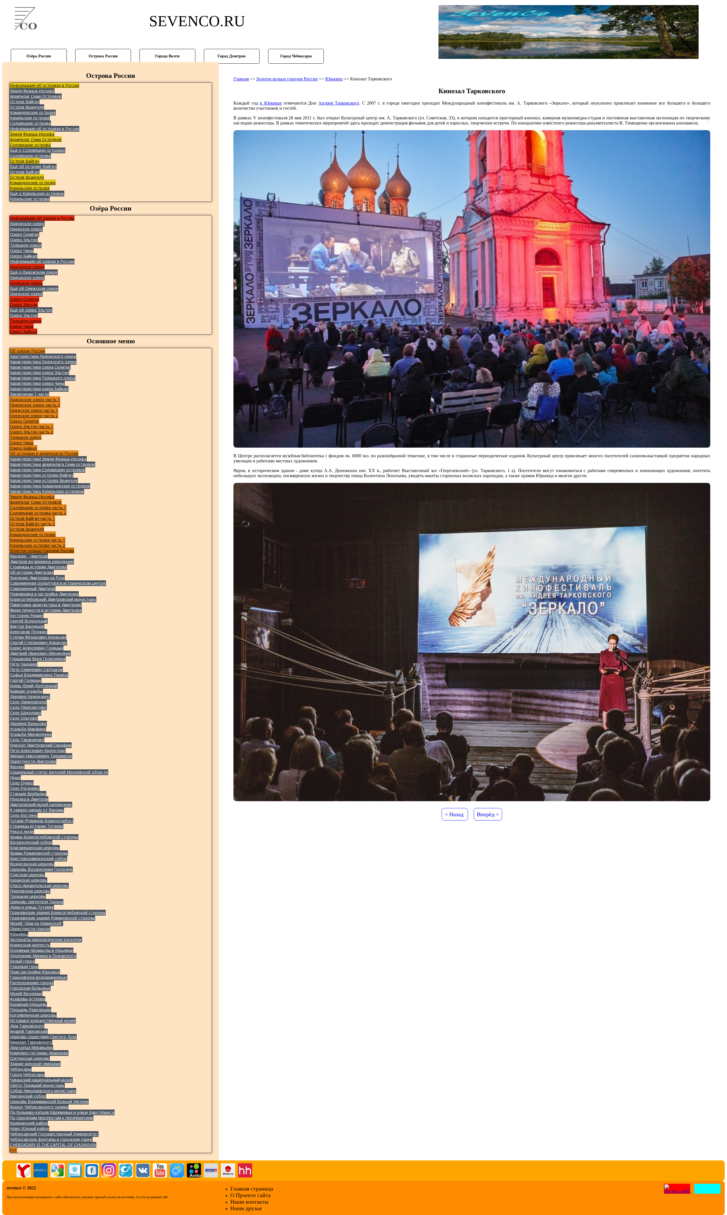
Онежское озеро (26, 229)
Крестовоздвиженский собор (38, 858)
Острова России (103, 56)
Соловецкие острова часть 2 (38, 513)
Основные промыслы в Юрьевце (41, 950)
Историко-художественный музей (43, 1020)
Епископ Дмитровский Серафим (40, 745)
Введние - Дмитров (28, 556)
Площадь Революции (30, 1009)
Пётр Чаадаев (23, 664)
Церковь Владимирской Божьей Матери (49, 1101)
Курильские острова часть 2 (37, 545)
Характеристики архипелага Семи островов (52, 464)
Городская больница (30, 988)
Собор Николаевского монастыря (43, 1090)
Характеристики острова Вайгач (41, 475)
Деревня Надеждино (30, 696)
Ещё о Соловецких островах (37, 150)
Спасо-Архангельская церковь (39, 885)
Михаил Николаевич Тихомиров (41, 756)
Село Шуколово (25, 712)
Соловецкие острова (30, 123)
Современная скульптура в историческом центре (58, 583)
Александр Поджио (28, 631)
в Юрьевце (271, 103)
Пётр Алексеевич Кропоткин (37, 750)
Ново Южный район (29, 1128)
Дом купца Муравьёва (31, 1047)
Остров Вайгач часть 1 (32, 518)
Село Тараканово (27, 739)
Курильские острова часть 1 (37, 540)
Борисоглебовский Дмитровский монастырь (53, 599)
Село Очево (21, 783)
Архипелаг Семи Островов (35, 96)
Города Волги (167, 56)
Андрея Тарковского (338, 103)
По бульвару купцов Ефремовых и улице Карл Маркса (62, 1112)
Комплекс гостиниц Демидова (39, 1053)
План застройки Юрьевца (35, 972)
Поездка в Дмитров (29, 799)
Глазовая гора (24, 966)
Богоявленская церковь (33, 1015)
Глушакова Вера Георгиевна (37, 658)
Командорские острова (32, 112)
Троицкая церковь (27, 896)
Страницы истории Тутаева (36, 826)
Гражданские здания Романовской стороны (52, 918)
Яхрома (17, 766)
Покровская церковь (30, 891)
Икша (15, 777)
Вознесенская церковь (32, 864)
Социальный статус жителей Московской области (59, 772)
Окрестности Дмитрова (33, 761)
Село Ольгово (23, 718)
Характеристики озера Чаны (37, 383)
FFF (13, 1150)
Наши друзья (246, 1208)
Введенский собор (28, 1096)
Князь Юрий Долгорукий (33, 685)
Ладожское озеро (27, 223)
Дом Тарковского (27, 1026)
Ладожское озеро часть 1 (35, 399)
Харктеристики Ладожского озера (43, 356)
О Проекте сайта (250, 1195)
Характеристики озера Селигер (40, 367)
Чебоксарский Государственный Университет (54, 1134)
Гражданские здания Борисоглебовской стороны (57, 912)
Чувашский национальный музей (41, 1080)
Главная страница (251, 1188)
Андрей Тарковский (28, 1031)
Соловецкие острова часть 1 (38, 507)
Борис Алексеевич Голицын (36, 648)
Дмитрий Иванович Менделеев (40, 653)
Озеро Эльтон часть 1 (31, 426)
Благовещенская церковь (34, 847)
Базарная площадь (28, 1004)
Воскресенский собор (31, 842)
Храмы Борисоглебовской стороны (44, 837)
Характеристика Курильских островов (47, 491)
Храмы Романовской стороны (39, 853)
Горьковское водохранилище (38, 977)
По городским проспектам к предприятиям (51, 1117)
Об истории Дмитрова (31, 572)
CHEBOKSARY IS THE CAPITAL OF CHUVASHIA (53, 1144)
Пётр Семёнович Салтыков (36, 669)
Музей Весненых (26, 993)
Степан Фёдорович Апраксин (38, 637)
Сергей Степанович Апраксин (38, 642)
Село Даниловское (28, 702)
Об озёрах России (27, 351)
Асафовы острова (27, 999)
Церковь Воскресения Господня (41, 869)
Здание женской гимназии (35, 1063)
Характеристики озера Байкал (39, 388)
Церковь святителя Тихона (36, 901)
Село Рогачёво (24, 788)
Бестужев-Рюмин (26, 615)
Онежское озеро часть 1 (34, 410)
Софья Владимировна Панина (39, 675)
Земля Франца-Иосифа (32, 91)
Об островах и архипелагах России (44, 453)
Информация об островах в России (44, 85)
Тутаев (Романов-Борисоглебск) (41, 820)
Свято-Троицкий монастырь (37, 1085)
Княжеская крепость (30, 945)
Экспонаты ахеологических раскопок (46, 939)
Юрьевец (19, 934)
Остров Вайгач (24, 101)
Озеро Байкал (23, 256)
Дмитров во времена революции (42, 561)
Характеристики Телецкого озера (42, 378)
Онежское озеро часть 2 (34, 415)
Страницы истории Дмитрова (38, 567)
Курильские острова (29, 118)
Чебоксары (20, 1069)
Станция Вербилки (28, 793)
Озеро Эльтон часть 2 (31, 432)
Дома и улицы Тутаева (32, 907)
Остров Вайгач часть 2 (32, 523)
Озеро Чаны (21, 250)
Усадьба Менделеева (30, 734)
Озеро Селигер (24, 234)
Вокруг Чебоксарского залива (39, 1107)
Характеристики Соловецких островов (47, 469)
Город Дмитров (232, 56)
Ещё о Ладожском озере (33, 272)
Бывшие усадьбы (26, 691)
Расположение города (31, 982)
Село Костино (23, 815)
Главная (241, 78)
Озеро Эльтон (23, 239)
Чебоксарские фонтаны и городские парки (51, 1139)
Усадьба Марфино (28, 729)
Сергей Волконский (28, 621)
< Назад (454, 814)
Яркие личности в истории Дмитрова (46, 610)
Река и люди (22, 831)
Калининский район (28, 1123)
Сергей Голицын (25, 680)
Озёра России (38, 56)
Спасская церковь (27, 874)
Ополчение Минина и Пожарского (43, 955)
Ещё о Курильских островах (37, 193)
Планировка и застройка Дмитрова (44, 594)
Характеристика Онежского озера (43, 361)
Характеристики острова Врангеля (44, 480)
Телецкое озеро (25, 245)
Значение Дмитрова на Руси (37, 577)
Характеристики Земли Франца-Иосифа (48, 459)
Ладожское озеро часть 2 (35, 405)
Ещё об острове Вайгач (33, 166)
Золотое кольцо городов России (42, 550)
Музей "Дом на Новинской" (36, 923)
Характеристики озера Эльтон (39, 372)
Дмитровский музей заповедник (41, 804)
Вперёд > (488, 814)
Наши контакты (249, 1202)
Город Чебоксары (296, 56)
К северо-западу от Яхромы (37, 810)
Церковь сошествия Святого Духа (43, 1036)
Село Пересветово (28, 707)
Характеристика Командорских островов (50, 486)
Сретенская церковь (29, 1058)
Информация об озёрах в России (42, 218)
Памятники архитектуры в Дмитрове (45, 604)
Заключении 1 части (29, 394)
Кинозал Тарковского (31, 1042)
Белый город (22, 961)
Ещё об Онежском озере (34, 288)
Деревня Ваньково (28, 723)
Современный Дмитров (32, 588)
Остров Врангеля (27, 107)
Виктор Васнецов (27, 626)
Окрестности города (30, 928)
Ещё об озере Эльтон (31, 310)
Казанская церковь (28, 880)
